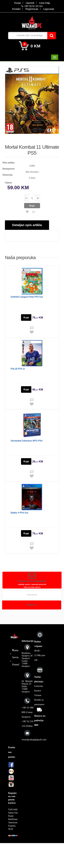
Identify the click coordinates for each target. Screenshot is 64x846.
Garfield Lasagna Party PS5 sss (27, 297)
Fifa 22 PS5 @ (18, 369)
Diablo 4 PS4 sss (19, 512)
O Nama (15, 650)
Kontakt (16, 9)
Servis (15, 657)
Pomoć (15, 664)
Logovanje (48, 9)
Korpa (17, 3)
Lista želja (44, 3)
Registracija (31, 9)
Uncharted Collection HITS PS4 (26, 441)
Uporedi (30, 3)
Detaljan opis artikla (27, 225)
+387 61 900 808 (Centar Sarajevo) (27, 712)
